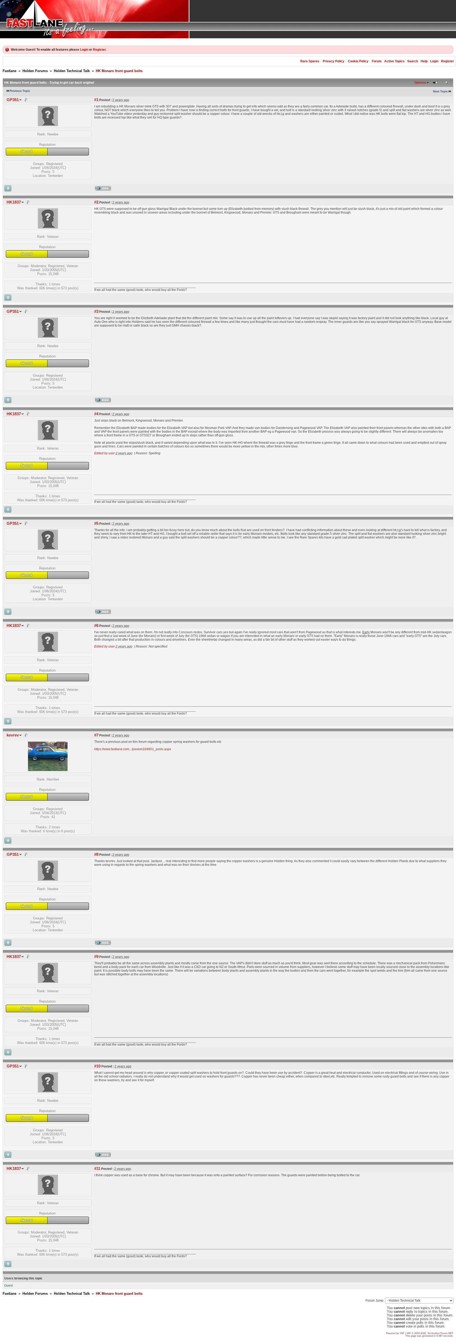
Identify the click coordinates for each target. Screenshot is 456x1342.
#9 (96, 956)
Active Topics (394, 61)
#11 (97, 1168)
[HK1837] (48, 227)
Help (424, 61)
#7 (96, 735)
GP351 (13, 100)
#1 (96, 100)
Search (412, 61)
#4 (96, 414)
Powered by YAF (395, 1333)
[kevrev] (48, 770)
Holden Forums (35, 71)
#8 (96, 854)
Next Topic (440, 91)
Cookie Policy (358, 61)
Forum (377, 61)
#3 (96, 311)
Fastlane (9, 71)
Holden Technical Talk (72, 71)
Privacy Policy (333, 61)
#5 (96, 523)
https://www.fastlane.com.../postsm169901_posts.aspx (132, 749)
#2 (96, 202)
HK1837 (14, 202)
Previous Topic (20, 90)
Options (420, 82)
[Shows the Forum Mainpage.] (228, 19)
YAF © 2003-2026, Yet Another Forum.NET (429, 1333)
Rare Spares (309, 61)
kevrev (13, 735)
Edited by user (104, 453)
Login (84, 49)
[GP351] (48, 125)
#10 (97, 1066)
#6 (96, 625)
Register (99, 49)
